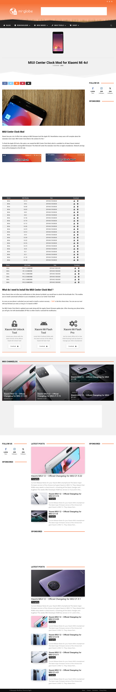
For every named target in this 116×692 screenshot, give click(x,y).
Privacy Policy (103, 690)
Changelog (7, 390)
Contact (89, 690)
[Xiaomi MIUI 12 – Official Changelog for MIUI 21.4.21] (39, 674)
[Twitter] (112, 2)
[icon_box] (14, 334)
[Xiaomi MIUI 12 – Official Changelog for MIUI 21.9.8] (91, 374)
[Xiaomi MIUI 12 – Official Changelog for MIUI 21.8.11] (39, 657)
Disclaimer (95, 690)
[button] (111, 25)
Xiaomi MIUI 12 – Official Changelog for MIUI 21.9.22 (56, 476)
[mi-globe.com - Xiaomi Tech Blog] (21, 11)
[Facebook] (107, 2)
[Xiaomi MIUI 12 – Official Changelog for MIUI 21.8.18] (39, 639)
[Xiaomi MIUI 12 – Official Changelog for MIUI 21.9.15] (52, 383)
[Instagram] (109, 2)
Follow (101, 87)
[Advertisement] (74, 11)
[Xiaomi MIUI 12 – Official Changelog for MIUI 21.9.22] (19, 383)
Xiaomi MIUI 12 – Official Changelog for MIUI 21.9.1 (56, 599)
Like (93, 87)
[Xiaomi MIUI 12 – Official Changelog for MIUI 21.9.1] (91, 392)
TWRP (53, 301)
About (83, 690)
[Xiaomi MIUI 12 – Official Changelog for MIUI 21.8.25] (39, 621)
